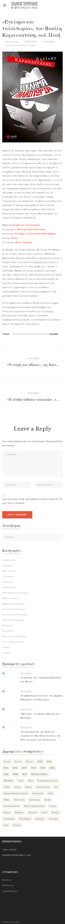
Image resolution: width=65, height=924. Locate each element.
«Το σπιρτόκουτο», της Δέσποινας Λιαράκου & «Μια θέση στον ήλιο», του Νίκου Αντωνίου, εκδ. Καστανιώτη (40, 735)
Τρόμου (6, 647)
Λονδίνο (52, 806)
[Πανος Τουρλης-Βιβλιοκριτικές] (24, 5)
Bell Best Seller (39, 774)
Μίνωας (7, 812)
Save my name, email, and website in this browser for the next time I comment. (32, 501)
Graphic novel (8, 559)
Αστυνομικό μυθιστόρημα (15, 45)
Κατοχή (47, 799)
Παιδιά (44, 812)
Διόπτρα (17, 787)
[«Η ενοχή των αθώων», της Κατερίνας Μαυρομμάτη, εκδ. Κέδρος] (32, 362)
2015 (6, 768)
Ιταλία (50, 793)
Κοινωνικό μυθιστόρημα (14, 614)
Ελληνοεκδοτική (43, 787)
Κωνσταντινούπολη (12, 806)
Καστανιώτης (34, 799)
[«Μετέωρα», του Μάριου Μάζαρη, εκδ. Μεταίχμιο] (9, 709)
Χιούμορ (32, 45)
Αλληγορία (8, 576)
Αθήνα (30, 780)
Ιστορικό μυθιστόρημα (13, 608)
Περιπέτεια (8, 630)
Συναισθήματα (25, 818)
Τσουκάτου (39, 818)
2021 (6, 774)
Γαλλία (7, 787)
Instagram (56, 5)
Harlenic (8, 780)
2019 (42, 768)
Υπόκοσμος (53, 818)
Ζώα (56, 787)
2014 (49, 761)
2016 (15, 333)
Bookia (62, 5)
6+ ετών (18, 761)
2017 (24, 768)
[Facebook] (62, 334)
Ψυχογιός (17, 825)
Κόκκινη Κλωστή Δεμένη (34, 806)
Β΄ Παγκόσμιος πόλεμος (47, 780)
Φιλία (6, 825)
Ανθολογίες (8, 581)
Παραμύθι (7, 625)
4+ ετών (7, 761)
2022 (15, 774)
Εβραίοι (28, 787)
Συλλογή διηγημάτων (13, 641)
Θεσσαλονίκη (37, 793)
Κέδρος (7, 799)
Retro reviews (8, 570)
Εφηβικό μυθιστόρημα (13, 603)
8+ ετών (29, 761)
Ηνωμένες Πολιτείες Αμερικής (16, 793)
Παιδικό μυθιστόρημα (13, 619)
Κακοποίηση (19, 799)
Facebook (49, 5)
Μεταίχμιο (19, 812)
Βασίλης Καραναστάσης (31, 333)
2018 (33, 768)
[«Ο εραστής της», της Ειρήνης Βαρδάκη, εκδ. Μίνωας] (9, 673)
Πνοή (46, 333)
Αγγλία (20, 780)
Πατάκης (55, 812)
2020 (52, 768)
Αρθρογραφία (9, 587)
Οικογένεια (32, 812)
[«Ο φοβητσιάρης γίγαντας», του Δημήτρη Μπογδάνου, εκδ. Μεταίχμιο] (9, 691)
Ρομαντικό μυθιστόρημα (14, 636)
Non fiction (7, 565)
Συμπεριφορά (9, 818)
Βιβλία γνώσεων (10, 598)
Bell (25, 774)
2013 (40, 761)
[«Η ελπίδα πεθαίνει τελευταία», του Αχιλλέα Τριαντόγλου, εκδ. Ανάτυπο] (32, 397)
